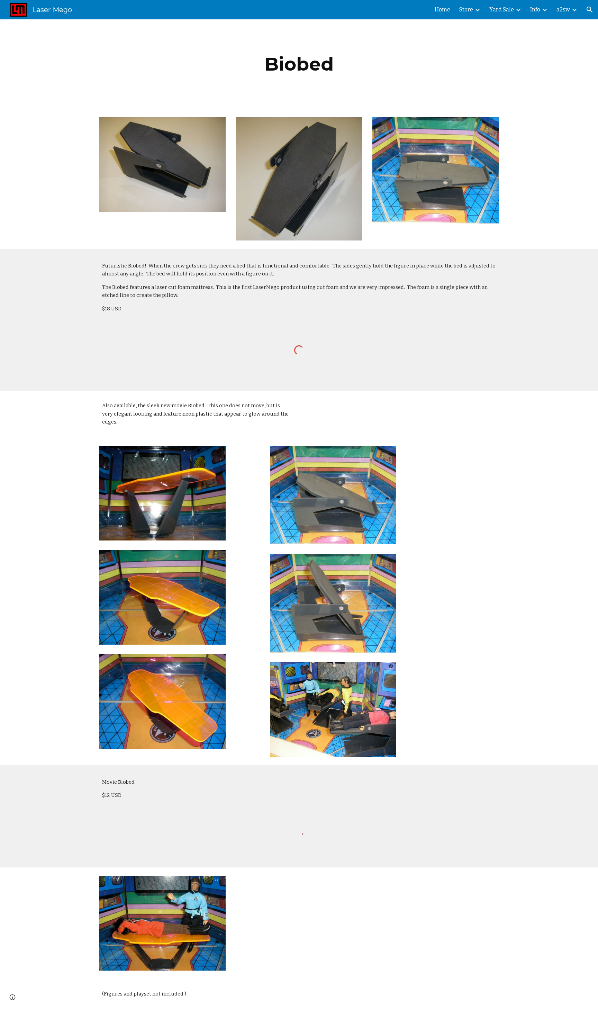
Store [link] (466, 9)
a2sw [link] (563, 9)
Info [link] (535, 9)
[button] (589, 9)
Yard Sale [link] (501, 9)
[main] (299, 64)
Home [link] (442, 9)
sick (202, 266)
